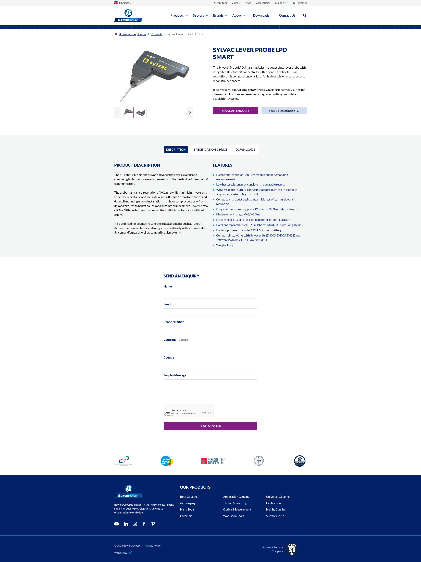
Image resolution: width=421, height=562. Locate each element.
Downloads (245, 149)
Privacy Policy (153, 545)
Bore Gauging (189, 496)
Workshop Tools (233, 516)
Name (168, 286)
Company (170, 339)
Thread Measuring (235, 503)
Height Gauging (276, 509)
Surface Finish (275, 516)
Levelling (186, 516)
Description (176, 149)
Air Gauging (187, 503)
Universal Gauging (278, 496)
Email (167, 304)
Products (156, 34)
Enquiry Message (175, 375)
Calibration (273, 503)
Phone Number (174, 322)
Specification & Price (210, 149)
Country (169, 357)
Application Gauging (236, 496)
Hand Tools (187, 509)
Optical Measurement (237, 509)
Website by (120, 553)
